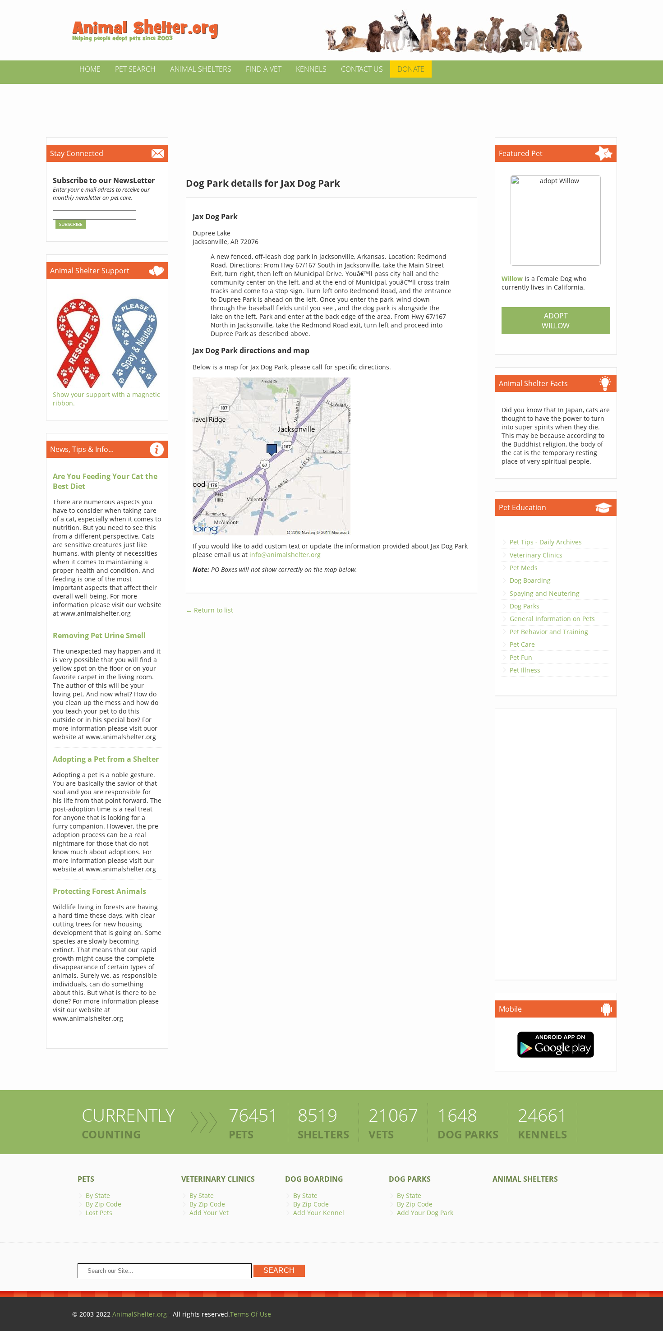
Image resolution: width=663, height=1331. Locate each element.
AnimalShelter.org (139, 1314)
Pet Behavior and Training (549, 631)
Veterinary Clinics (536, 555)
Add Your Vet (209, 1212)
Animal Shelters (200, 69)
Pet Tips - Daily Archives (546, 542)
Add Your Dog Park (425, 1212)
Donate (410, 69)
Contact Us (362, 69)
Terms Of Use (250, 1314)
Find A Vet (263, 69)
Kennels (311, 69)
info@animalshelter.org (285, 554)
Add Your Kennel (318, 1212)
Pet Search (135, 69)
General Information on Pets (552, 618)
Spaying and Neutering (545, 593)
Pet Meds (524, 567)
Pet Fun (521, 657)
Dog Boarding (530, 580)
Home (90, 69)
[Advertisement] (331, 104)
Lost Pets (99, 1212)
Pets (86, 1179)
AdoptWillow (556, 321)
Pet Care (522, 644)
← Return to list (209, 610)
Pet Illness (525, 670)
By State (98, 1195)
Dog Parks (524, 606)
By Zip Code (103, 1204)
